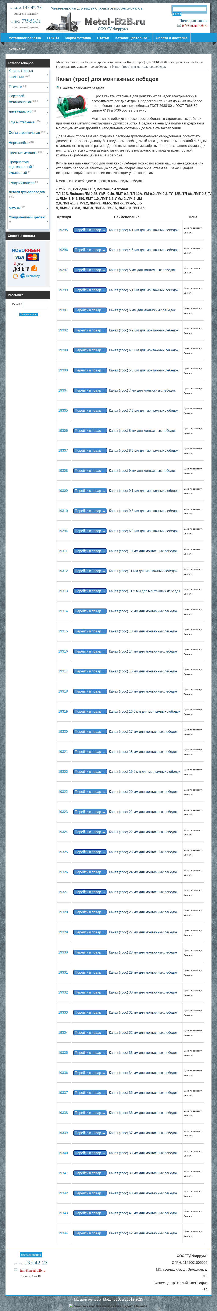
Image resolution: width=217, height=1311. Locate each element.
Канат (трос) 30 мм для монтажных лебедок (126, 992)
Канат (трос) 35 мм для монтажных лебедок (126, 1092)
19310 (63, 511)
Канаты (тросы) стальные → (105, 62)
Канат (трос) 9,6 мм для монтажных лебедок (126, 511)
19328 (63, 912)
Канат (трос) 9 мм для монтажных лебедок (125, 470)
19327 (63, 892)
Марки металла (78, 38)
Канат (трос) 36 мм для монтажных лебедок (126, 1113)
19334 (63, 1032)
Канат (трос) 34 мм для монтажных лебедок (126, 1073)
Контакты (16, 48)
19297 (63, 270)
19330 (63, 952)
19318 (63, 691)
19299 (63, 290)
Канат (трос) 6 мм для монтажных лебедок (125, 310)
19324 (63, 832)
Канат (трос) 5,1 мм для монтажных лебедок (126, 290)
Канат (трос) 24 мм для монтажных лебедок (126, 872)
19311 (63, 551)
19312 (63, 571)
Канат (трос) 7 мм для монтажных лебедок (125, 390)
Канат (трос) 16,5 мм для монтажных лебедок (127, 711)
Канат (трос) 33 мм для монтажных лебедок (126, 1052)
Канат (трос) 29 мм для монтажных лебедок (126, 972)
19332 (63, 992)
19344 (63, 1233)
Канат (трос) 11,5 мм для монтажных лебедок (127, 591)
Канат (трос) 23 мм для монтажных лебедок (126, 852)
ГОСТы (53, 38)
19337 (63, 1092)
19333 (63, 1012)
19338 (63, 1113)
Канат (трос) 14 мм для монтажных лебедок (126, 651)
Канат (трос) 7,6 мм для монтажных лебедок (126, 410)
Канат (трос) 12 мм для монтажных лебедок (126, 611)
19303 (63, 771)
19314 (63, 611)
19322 (63, 792)
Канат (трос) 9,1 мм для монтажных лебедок (126, 491)
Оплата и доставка (171, 38)
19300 (63, 370)
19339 (63, 1133)
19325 (63, 852)
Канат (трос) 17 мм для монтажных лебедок (126, 731)
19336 (63, 1073)
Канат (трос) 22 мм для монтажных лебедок (126, 832)
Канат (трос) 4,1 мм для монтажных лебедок (126, 230)
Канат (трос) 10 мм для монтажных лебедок (126, 551)
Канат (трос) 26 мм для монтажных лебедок (126, 912)
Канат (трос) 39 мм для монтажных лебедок (126, 1173)
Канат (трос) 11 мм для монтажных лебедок (126, 571)
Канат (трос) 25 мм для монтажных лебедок (126, 892)
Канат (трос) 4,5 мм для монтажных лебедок (126, 250)
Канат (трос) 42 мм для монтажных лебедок (126, 1233)
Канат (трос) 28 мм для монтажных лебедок (126, 952)
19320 (63, 731)
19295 (63, 230)
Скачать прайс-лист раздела (82, 88)
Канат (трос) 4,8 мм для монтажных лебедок (126, 350)
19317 (63, 671)
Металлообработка (24, 38)
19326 (63, 872)
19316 (63, 651)
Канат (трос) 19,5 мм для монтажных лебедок (127, 771)
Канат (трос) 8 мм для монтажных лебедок (125, 430)
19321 (63, 751)
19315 (63, 631)
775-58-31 (26, 21)
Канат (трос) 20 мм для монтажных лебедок (126, 792)
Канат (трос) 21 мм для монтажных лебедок (126, 812)
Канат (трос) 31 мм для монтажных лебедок (126, 1012)
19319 (63, 711)
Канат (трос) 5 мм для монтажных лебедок (125, 270)
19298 (63, 350)
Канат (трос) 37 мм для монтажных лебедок (126, 1133)
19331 (63, 972)
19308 (63, 470)
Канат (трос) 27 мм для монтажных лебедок (126, 932)
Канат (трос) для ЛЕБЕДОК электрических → (160, 62)
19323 (63, 812)
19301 (63, 310)
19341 (63, 1173)
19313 (63, 591)
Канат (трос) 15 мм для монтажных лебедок (126, 671)
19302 (63, 330)
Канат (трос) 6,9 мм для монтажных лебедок (126, 531)
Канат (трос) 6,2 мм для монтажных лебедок (126, 330)
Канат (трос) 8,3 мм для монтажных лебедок (126, 450)
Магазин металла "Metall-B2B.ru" (99, 1299)
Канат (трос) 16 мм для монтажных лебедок (126, 691)
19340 (63, 1153)
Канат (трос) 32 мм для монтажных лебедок (126, 1032)
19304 (63, 390)
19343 (63, 1213)
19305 (63, 410)
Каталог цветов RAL (132, 38)
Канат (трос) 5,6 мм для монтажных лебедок (126, 370)
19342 (63, 1193)
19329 (63, 932)
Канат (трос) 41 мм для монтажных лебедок (126, 1213)
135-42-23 (26, 7)
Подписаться (28, 314)
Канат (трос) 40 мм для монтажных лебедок (126, 1193)
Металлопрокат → (70, 62)
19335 (63, 1052)
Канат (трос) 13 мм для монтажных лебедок (126, 631)
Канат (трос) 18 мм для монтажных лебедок (126, 751)
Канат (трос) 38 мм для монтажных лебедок (126, 1153)
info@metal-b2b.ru (194, 25)
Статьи (103, 38)
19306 (63, 430)
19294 (63, 531)
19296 (63, 250)
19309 (63, 491)
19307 (63, 450)
